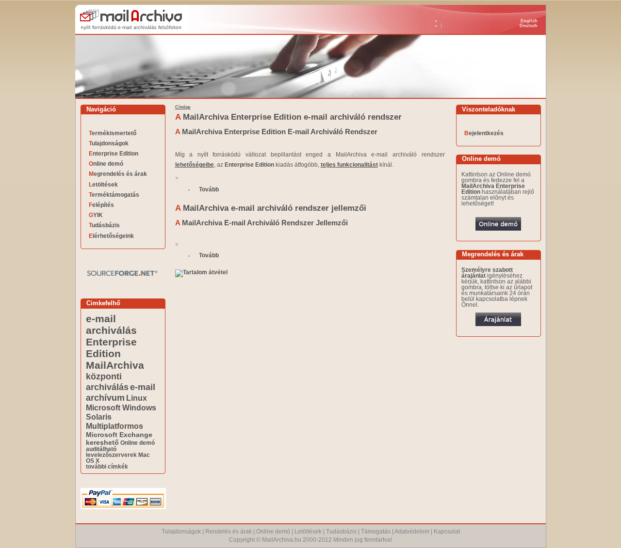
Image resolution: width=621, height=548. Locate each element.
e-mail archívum (120, 392)
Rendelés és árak (228, 531)
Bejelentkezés (484, 133)
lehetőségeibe (194, 165)
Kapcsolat (447, 531)
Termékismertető (112, 133)
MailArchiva (115, 365)
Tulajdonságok (109, 143)
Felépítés (101, 205)
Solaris (99, 416)
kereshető (102, 442)
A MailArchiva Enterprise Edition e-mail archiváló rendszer (288, 117)
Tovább (209, 189)
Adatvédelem (411, 531)
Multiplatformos (114, 426)
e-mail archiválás (111, 324)
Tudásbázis (104, 225)
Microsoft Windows (121, 407)
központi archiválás (107, 381)
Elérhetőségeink (111, 236)
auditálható (101, 449)
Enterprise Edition (113, 154)
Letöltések (103, 185)
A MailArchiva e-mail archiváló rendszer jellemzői (270, 208)
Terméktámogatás (114, 195)
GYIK (96, 215)
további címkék (107, 467)
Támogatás (376, 531)
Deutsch (529, 25)
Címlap (183, 107)
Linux (136, 397)
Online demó (106, 164)
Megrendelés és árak (118, 174)
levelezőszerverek (111, 455)
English (529, 20)
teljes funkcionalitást (349, 165)
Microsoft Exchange (119, 434)
